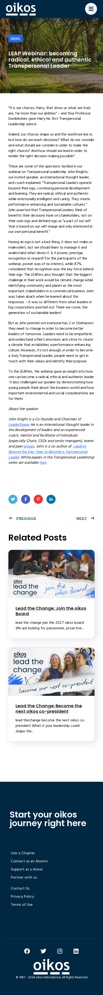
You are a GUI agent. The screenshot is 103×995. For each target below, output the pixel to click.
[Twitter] (43, 951)
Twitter (12, 499)
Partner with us (24, 877)
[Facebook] (27, 951)
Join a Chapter (23, 853)
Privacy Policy (22, 896)
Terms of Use (22, 904)
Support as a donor (27, 869)
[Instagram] (60, 951)
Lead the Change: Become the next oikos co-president (49, 708)
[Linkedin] (76, 951)
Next (81, 518)
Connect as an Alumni (29, 861)
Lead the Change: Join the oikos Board (51, 610)
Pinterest (38, 499)
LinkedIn (51, 499)
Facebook (25, 499)
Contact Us (20, 888)
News (15, 38)
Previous (26, 518)
